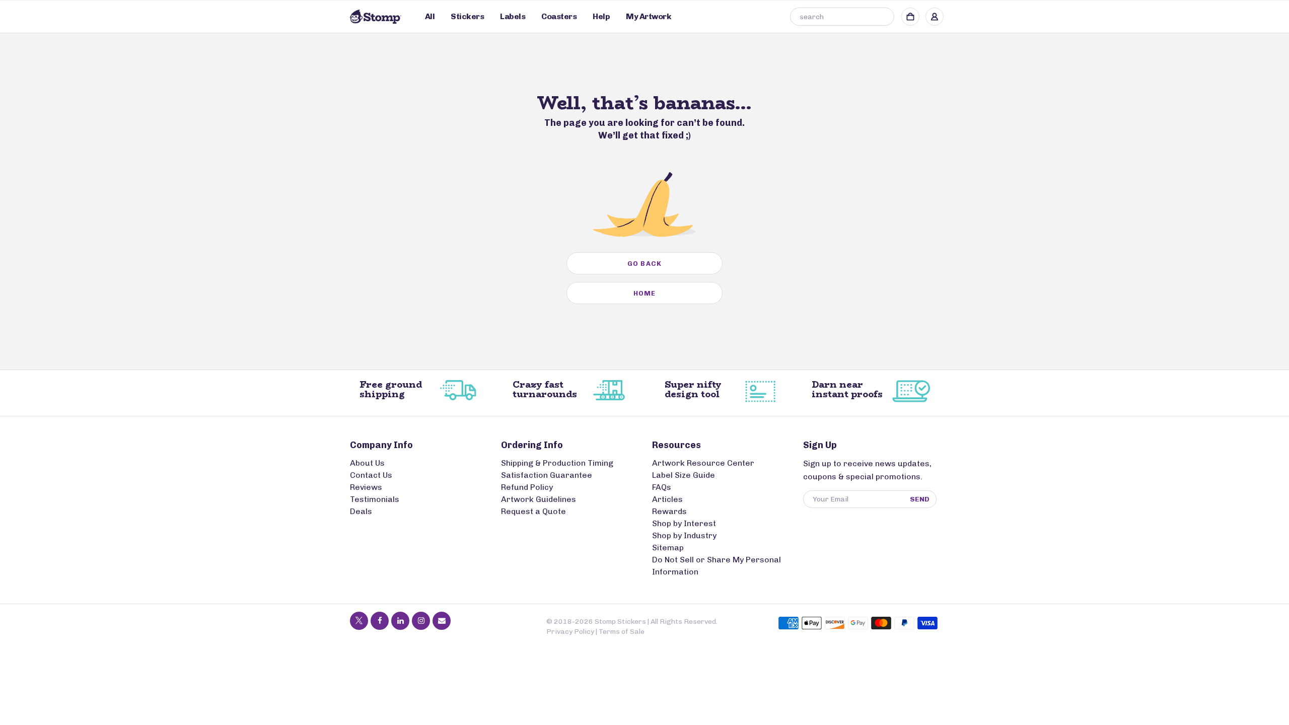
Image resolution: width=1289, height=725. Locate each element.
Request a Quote (533, 511)
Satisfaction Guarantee (546, 475)
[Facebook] (380, 621)
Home (644, 293)
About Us (367, 463)
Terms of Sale (621, 631)
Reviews (366, 487)
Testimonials (374, 499)
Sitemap (668, 547)
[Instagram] (421, 621)
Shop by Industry (684, 535)
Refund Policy (527, 487)
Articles (667, 499)
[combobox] (842, 17)
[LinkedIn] (400, 621)
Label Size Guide (683, 475)
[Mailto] (442, 621)
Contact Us (371, 475)
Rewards (669, 511)
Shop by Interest (684, 523)
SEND (919, 499)
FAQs (661, 487)
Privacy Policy (570, 631)
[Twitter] (359, 621)
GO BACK (644, 263)
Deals (361, 511)
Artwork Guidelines (538, 499)
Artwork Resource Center (703, 463)
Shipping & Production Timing (557, 463)
